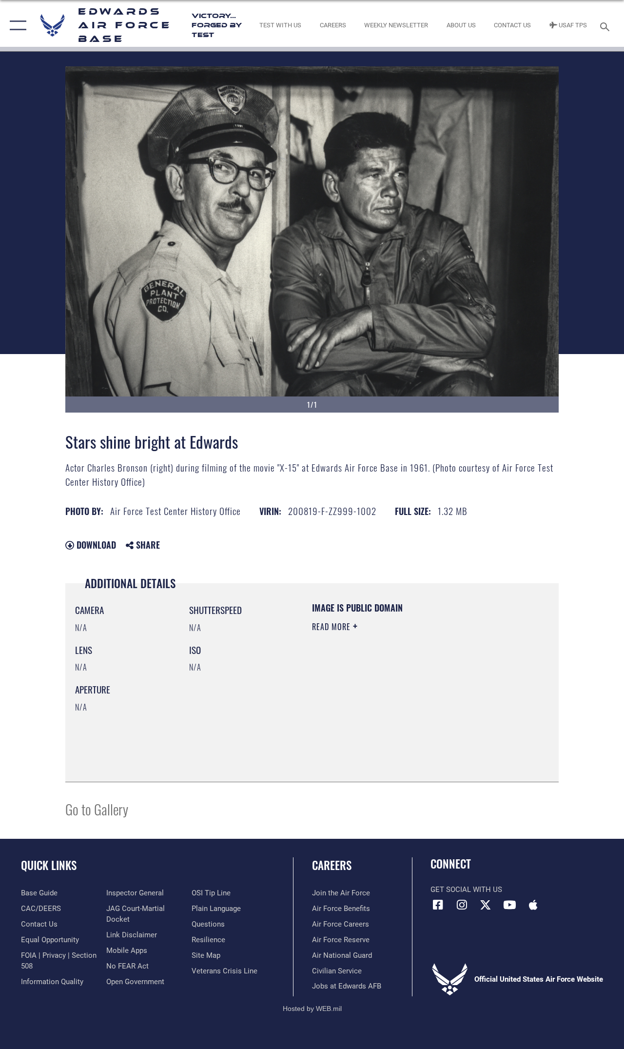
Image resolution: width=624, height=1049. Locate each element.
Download (95, 544)
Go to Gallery (96, 808)
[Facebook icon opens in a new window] (437, 904)
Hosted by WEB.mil (312, 1008)
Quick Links (49, 865)
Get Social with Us (466, 889)
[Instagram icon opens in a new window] (461, 904)
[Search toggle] (606, 25)
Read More (332, 627)
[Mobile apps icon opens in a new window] (533, 904)
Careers (331, 865)
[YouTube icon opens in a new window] (509, 904)
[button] (16, 25)
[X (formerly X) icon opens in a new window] (485, 904)
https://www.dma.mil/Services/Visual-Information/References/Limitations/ (399, 709)
